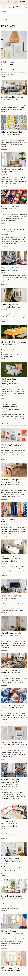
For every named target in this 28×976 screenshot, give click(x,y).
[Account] (10, 7)
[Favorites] (13, 7)
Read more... (4, 76)
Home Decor (17, 16)
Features (5, 16)
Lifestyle (5, 19)
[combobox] (14, 11)
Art (11, 16)
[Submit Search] (3, 11)
